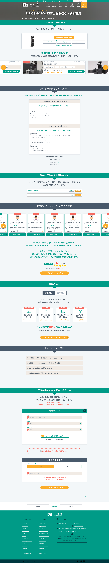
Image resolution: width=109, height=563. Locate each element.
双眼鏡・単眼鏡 (42, 541)
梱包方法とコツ (25, 538)
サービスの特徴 (25, 526)
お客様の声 (58, 45)
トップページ (24, 523)
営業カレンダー (47, 1)
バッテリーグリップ (43, 548)
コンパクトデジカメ (43, 528)
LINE (68, 466)
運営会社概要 (24, 548)
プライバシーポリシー (26, 553)
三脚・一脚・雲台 (42, 543)
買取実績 (38, 506)
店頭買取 (60, 293)
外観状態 (29, 427)
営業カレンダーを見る (78, 526)
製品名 (28, 415)
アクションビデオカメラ (44, 536)
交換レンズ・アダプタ (43, 531)
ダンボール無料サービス (27, 541)
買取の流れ (64, 45)
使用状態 (29, 421)
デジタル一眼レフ (42, 523)
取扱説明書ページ (53, 164)
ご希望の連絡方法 (31, 464)
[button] (3, 67)
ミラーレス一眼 (42, 526)
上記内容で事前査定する (54, 487)
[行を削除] (84, 410)
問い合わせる (77, 523)
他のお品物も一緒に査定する (54, 451)
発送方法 (23, 543)
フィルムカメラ (42, 538)
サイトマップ (62, 1)
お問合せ (55, 1)
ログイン (39, 1)
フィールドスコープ (43, 551)
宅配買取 (48, 293)
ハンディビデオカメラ (43, 533)
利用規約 (23, 551)
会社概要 (70, 1)
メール (40, 466)
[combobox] (54, 417)
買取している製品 (25, 531)
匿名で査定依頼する (63, 523)
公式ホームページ (53, 162)
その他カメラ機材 (42, 553)
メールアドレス (31, 470)
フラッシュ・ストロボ (43, 546)
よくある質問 (69, 45)
